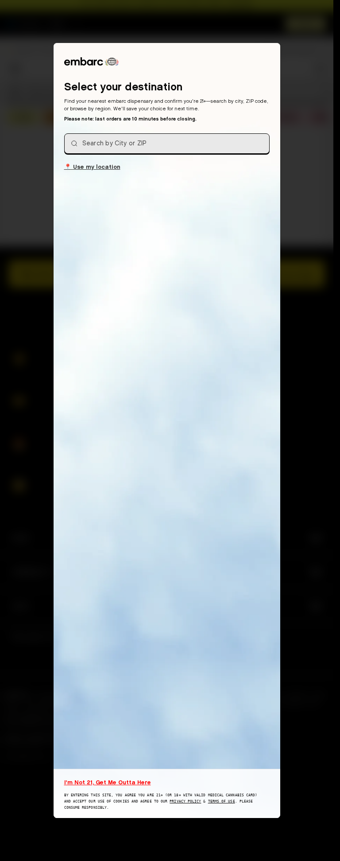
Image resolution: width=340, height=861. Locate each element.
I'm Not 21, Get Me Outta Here (107, 782)
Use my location (92, 166)
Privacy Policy (185, 801)
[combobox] (167, 143)
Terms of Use (221, 801)
